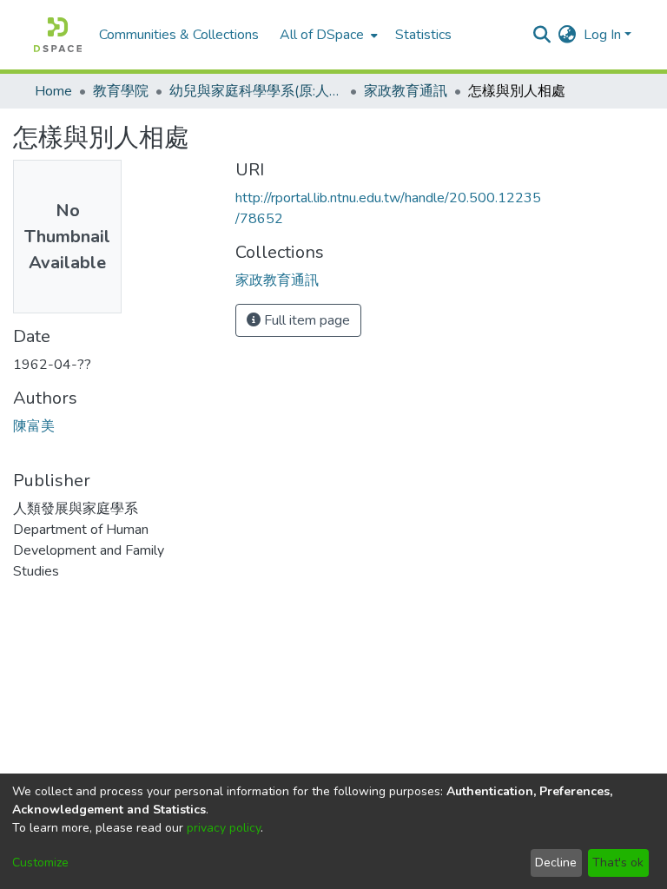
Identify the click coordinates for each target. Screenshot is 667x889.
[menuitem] (327, 34)
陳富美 (34, 426)
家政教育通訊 (405, 91)
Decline (556, 862)
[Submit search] (542, 34)
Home (53, 91)
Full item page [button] (305, 320)
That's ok (618, 862)
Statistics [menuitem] (423, 34)
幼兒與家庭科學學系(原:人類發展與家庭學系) (256, 91)
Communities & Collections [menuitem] (179, 34)
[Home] (58, 34)
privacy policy (224, 828)
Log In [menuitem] (602, 34)
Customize (40, 862)
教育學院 (121, 91)
